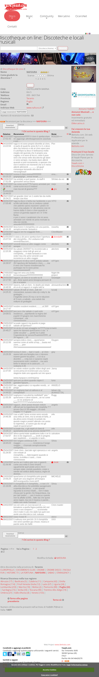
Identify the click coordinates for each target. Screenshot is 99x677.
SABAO (51, 572)
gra (55, 189)
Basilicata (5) (21, 581)
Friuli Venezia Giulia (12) (29, 584)
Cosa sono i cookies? (49, 675)
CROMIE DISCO (54, 569)
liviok (55, 462)
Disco (12, 16)
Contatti (12, 26)
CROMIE (41, 569)
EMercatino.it (78, 123)
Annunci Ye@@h (86, 108)
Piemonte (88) (51, 587)
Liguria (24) (59, 584)
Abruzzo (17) (7, 581)
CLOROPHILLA (7, 569)
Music (29, 16)
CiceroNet (81, 16)
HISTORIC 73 (13, 572)
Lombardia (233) (9, 587)
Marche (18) (25, 587)
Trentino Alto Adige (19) (55, 589)
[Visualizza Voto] (44, 72)
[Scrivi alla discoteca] (27, 104)
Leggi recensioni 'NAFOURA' (14, 112)
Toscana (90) (36, 589)
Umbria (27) (7, 592)
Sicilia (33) (23, 589)
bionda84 (57, 237)
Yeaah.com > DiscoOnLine (78, 164)
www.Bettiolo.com (62, 644)
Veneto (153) (38, 592)
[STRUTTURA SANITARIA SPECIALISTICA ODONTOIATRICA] (83, 94)
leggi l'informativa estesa (77, 665)
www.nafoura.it (34, 107)
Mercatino (64, 16)
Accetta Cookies (49, 670)
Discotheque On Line (13, 69)
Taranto (30, 98)
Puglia (29, 101)
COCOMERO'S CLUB (25, 569)
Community (46, 16)
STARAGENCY (62, 572)
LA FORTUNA (27, 572)
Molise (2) (37, 587)
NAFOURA (41, 121)
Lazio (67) (47, 584)
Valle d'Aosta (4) (22, 592)
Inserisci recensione (10, 126)
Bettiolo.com (78, 146)
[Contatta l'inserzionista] (68, 174)
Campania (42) (50, 581)
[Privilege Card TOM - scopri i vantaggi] (83, 74)
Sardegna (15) (9, 589)
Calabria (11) (35, 581)
